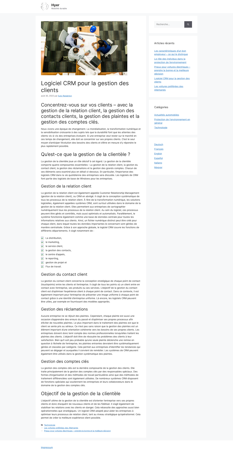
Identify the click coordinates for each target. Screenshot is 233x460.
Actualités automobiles (166, 115)
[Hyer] (45, 6)
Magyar (158, 167)
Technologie (49, 425)
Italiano (158, 162)
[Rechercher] (188, 24)
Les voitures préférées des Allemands (61, 428)
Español (158, 158)
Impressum (47, 447)
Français (158, 149)
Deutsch (158, 144)
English (158, 153)
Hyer (55, 5)
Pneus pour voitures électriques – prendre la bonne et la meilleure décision (77, 431)
